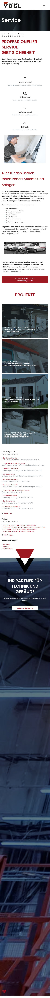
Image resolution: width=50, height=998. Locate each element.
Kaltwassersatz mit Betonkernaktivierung (18, 531)
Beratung (6, 544)
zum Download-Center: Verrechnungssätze (25, 279)
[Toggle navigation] (44, 6)
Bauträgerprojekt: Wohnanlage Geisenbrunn (20, 529)
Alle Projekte (8, 535)
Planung (6, 546)
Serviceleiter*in (9, 474)
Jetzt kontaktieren (25, 608)
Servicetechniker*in (10, 469)
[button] (4, 991)
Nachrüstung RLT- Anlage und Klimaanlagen (19, 525)
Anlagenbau (7, 548)
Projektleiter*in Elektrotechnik (14, 463)
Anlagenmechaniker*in (11, 506)
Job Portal (8, 513)
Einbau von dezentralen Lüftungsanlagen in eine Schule (24, 527)
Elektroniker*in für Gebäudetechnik (16, 490)
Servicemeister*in (10, 458)
